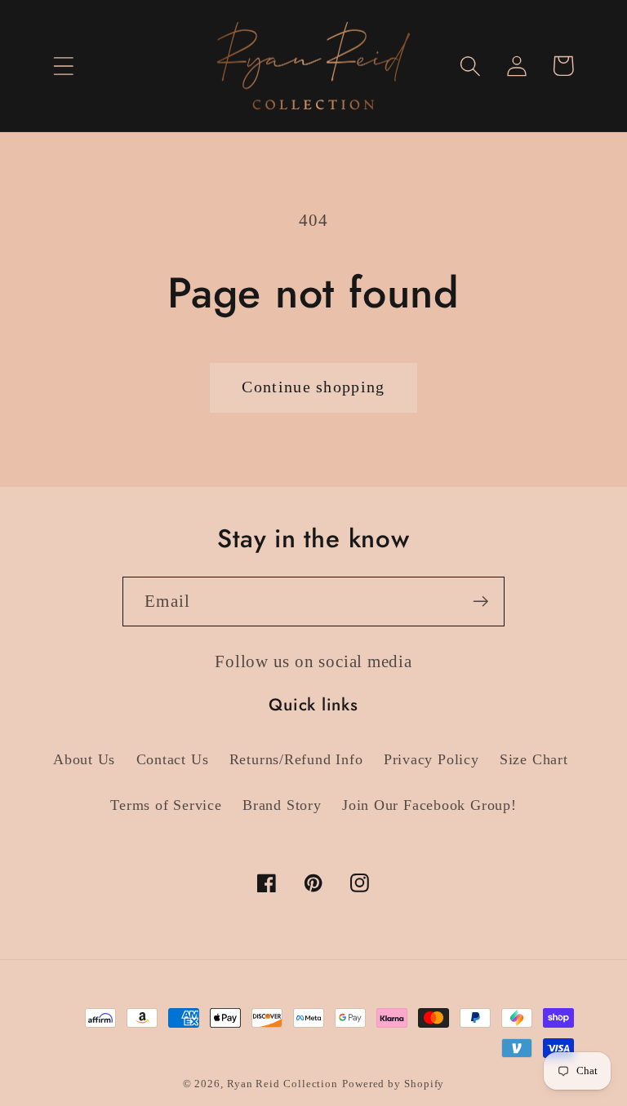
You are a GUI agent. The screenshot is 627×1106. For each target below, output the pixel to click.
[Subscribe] (480, 601)
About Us (84, 759)
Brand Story (282, 805)
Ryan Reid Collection (282, 1083)
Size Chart (534, 759)
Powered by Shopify (393, 1083)
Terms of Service (165, 805)
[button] (63, 65)
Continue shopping (313, 387)
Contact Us (172, 759)
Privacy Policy (431, 759)
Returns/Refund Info (296, 759)
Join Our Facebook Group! (429, 805)
